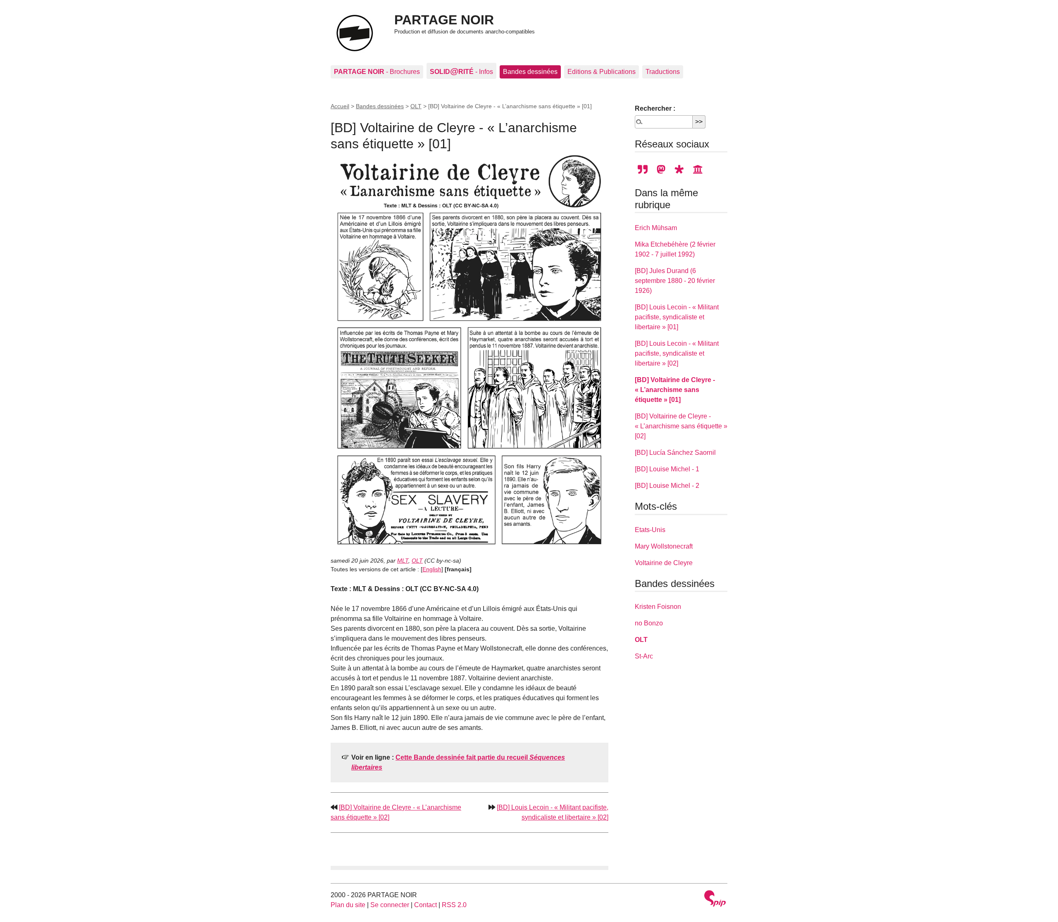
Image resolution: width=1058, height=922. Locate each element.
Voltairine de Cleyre (664, 562)
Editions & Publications (601, 71)
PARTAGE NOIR (444, 19)
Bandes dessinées (530, 71)
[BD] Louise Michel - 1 (667, 469)
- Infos (461, 71)
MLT (402, 560)
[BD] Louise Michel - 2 (667, 485)
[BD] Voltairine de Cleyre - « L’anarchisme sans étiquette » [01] (675, 389)
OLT (416, 106)
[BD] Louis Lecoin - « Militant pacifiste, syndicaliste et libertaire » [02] (677, 353)
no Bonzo (649, 623)
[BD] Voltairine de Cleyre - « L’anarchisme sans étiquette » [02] (681, 426)
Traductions (663, 71)
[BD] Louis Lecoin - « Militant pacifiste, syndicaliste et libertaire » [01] (677, 317)
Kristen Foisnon (658, 606)
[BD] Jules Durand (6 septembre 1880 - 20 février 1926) (675, 280)
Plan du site (348, 904)
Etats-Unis (650, 529)
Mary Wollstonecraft (664, 546)
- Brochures (377, 71)
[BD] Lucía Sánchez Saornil (675, 452)
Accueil (340, 106)
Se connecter (389, 904)
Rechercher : (655, 108)
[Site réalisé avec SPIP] (715, 899)
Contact (425, 904)
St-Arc (644, 656)
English (431, 569)
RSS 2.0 (454, 904)
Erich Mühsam (656, 227)
